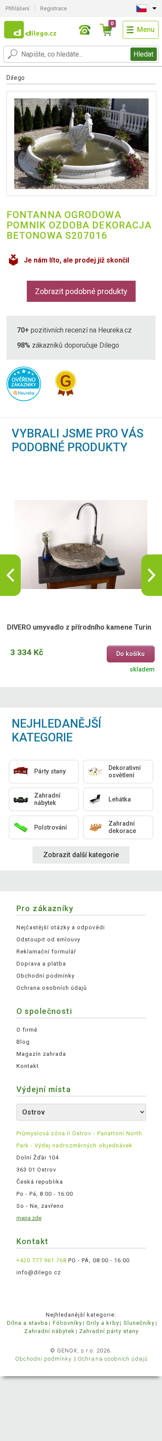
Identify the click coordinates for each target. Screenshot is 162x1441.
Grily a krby (102, 1323)
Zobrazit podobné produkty (81, 291)
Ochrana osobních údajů (51, 988)
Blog (23, 1042)
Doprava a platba (41, 963)
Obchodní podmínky (45, 975)
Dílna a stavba (27, 1323)
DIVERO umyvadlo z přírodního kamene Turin (79, 627)
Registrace (53, 8)
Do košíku (130, 654)
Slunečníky (139, 1323)
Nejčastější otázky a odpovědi (60, 927)
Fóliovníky (67, 1323)
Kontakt (27, 1066)
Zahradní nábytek (49, 1331)
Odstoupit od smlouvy (48, 939)
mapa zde (28, 1218)
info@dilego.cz (38, 1272)
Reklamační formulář (46, 951)
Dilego (15, 77)
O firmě (27, 1029)
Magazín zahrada (41, 1054)
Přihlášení (17, 8)
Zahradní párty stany (109, 1331)
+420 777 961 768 (41, 1260)
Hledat (143, 54)
